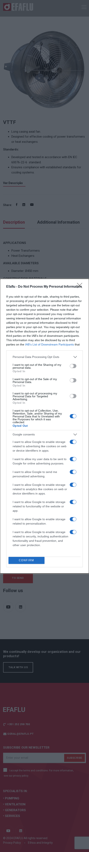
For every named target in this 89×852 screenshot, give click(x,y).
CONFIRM (26, 560)
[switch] (73, 366)
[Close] (81, 287)
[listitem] (44, 357)
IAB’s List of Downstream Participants (49, 344)
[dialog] (44, 426)
